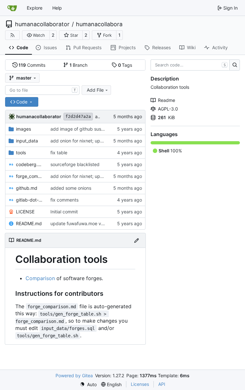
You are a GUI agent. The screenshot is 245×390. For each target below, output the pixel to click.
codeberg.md (30, 164)
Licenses (140, 384)
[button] (36, 35)
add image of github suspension (83, 129)
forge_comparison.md (30, 176)
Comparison (40, 278)
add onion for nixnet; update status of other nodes (102, 140)
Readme (166, 100)
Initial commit (64, 211)
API (161, 384)
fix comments (64, 200)
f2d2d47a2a (78, 116)
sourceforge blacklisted (75, 164)
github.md (26, 188)
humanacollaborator (42, 24)
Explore (34, 8)
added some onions (70, 188)
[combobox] (42, 90)
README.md (29, 223)
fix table (58, 152)
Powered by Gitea (74, 375)
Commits (32, 65)
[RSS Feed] (12, 35)
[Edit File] (136, 240)
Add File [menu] (95, 90)
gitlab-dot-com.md (30, 200)
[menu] (88, 384)
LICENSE (25, 211)
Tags (125, 65)
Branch (79, 65)
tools (21, 152)
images (23, 129)
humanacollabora (99, 24)
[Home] (12, 8)
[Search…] (234, 65)
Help (57, 8)
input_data (27, 140)
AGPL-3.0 (168, 108)
